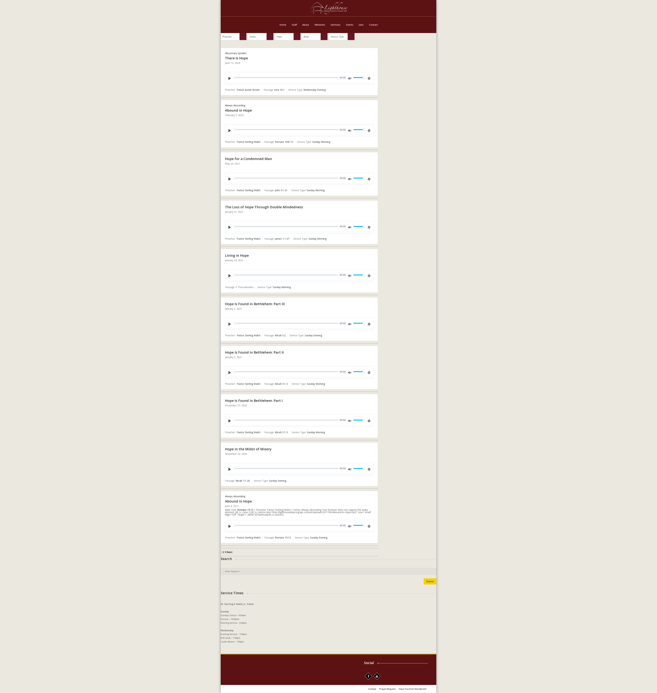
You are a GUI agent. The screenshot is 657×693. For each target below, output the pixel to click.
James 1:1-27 (282, 238)
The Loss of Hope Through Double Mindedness (264, 207)
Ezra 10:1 (279, 89)
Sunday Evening (313, 335)
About (305, 24)
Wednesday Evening (315, 89)
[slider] (285, 77)
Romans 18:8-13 (284, 142)
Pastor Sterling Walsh (248, 142)
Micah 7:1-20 (243, 480)
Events (349, 24)
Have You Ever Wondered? (413, 688)
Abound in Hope (238, 110)
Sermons (335, 24)
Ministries (319, 24)
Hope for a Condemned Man (248, 158)
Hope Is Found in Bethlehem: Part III (255, 304)
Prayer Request (387, 688)
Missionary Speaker (236, 53)
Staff (294, 24)
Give (361, 24)
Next (230, 552)
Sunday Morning (321, 142)
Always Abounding (235, 105)
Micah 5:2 (280, 335)
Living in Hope (237, 255)
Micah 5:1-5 (281, 383)
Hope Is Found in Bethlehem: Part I (254, 400)
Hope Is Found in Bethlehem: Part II (254, 352)
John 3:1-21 (281, 190)
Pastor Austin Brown (248, 89)
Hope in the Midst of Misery (248, 449)
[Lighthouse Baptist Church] (328, 8)
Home (282, 24)
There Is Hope (236, 58)
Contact (373, 24)
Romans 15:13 (245, 509)
